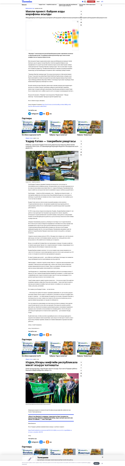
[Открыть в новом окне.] (33, 113)
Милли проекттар (30, 8)
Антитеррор (91, 1)
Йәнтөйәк (27, 1)
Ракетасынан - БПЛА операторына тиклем (87, 5)
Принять (96, 463)
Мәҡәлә (24, 4)
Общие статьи (29, 138)
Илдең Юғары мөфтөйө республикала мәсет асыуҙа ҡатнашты (68, 5)
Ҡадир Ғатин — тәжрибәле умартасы (48, 4)
